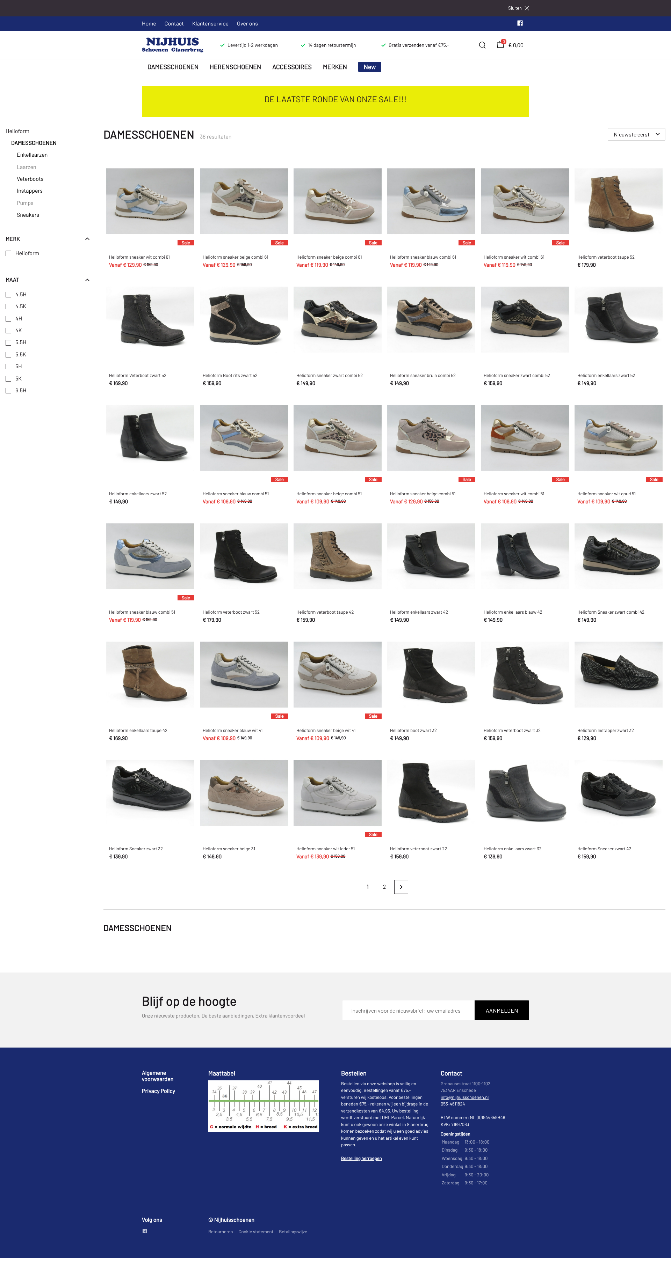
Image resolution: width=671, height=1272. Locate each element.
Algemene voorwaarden (157, 1076)
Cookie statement (256, 1231)
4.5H (21, 294)
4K (18, 330)
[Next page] (401, 887)
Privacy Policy (158, 1091)
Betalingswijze (293, 1231)
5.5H (20, 342)
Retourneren (220, 1231)
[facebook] (520, 24)
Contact (174, 23)
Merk (13, 239)
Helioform (27, 253)
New (370, 67)
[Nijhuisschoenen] (172, 45)
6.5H (20, 390)
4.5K (20, 306)
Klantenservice (210, 23)
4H (18, 319)
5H (18, 366)
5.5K (20, 355)
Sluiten (515, 8)
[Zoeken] (482, 45)
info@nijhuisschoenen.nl (465, 1097)
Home (149, 23)
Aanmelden (502, 1010)
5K (18, 379)
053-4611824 (453, 1104)
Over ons (247, 23)
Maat (12, 279)
